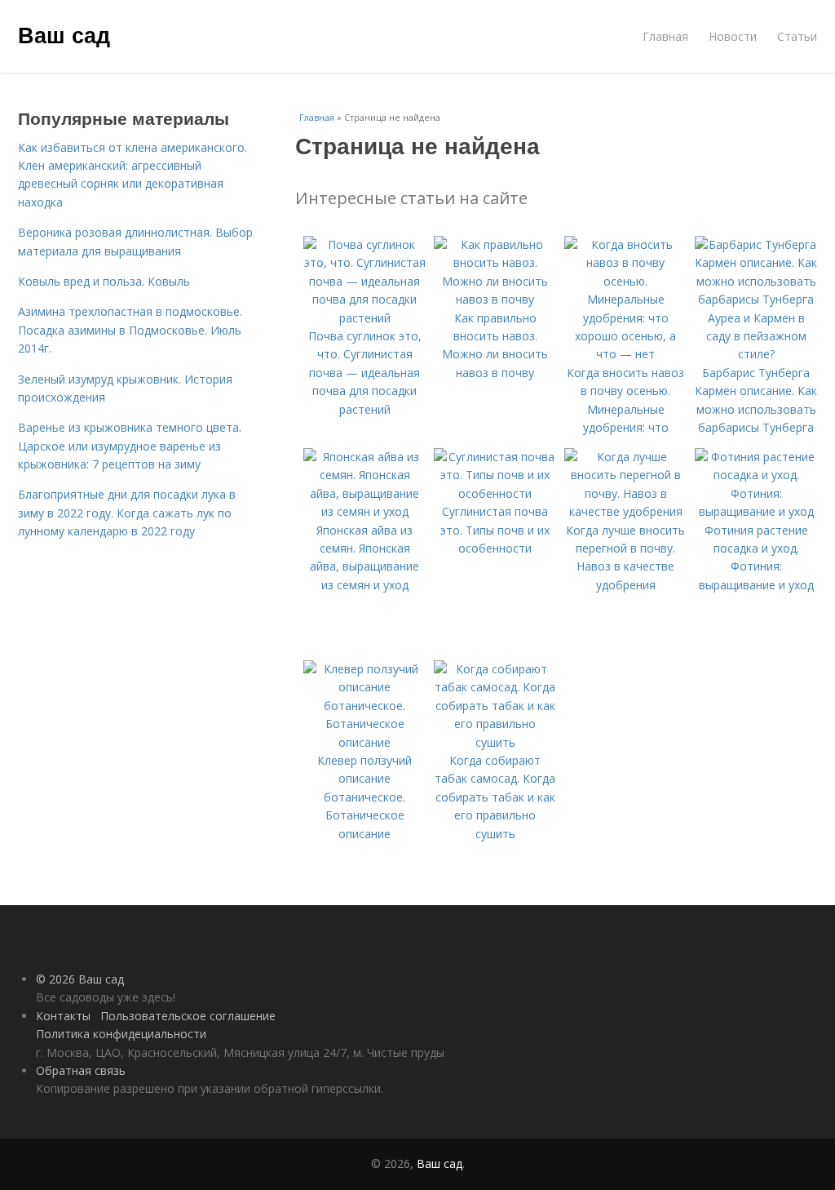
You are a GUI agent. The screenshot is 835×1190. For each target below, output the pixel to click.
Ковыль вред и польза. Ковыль (104, 281)
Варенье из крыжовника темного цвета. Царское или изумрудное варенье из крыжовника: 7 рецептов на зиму (129, 446)
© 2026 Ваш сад (80, 979)
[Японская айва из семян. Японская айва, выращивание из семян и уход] (364, 511)
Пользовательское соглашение (188, 1015)
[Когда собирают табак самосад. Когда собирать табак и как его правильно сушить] (495, 742)
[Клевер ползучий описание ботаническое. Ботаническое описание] (364, 742)
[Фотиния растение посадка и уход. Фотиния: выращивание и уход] (756, 511)
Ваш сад (64, 34)
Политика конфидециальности (121, 1033)
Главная (665, 36)
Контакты (63, 1015)
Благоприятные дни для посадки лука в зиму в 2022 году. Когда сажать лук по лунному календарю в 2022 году (127, 512)
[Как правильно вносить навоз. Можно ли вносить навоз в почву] (495, 299)
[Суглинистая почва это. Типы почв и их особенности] (495, 493)
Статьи (797, 36)
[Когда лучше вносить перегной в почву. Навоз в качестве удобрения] (625, 511)
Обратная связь (81, 1070)
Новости (733, 36)
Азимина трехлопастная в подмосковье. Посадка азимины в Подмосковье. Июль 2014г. (130, 330)
